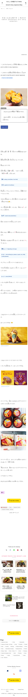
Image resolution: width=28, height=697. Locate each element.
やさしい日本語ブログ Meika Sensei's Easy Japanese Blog (14, 3)
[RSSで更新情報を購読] (14, 674)
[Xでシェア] (6, 549)
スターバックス (4, 345)
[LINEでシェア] (14, 549)
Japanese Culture (17, 507)
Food (10, 507)
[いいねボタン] (2, 493)
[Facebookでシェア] (10, 549)
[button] (21, 549)
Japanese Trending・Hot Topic (7, 509)
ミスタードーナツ (4, 386)
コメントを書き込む (14, 620)
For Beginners (4, 507)
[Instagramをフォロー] (20, 670)
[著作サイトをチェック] (7, 670)
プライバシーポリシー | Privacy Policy (7, 690)
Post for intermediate (7, 77)
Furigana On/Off (4, 127)
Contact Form (21, 689)
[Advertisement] (14, 37)
